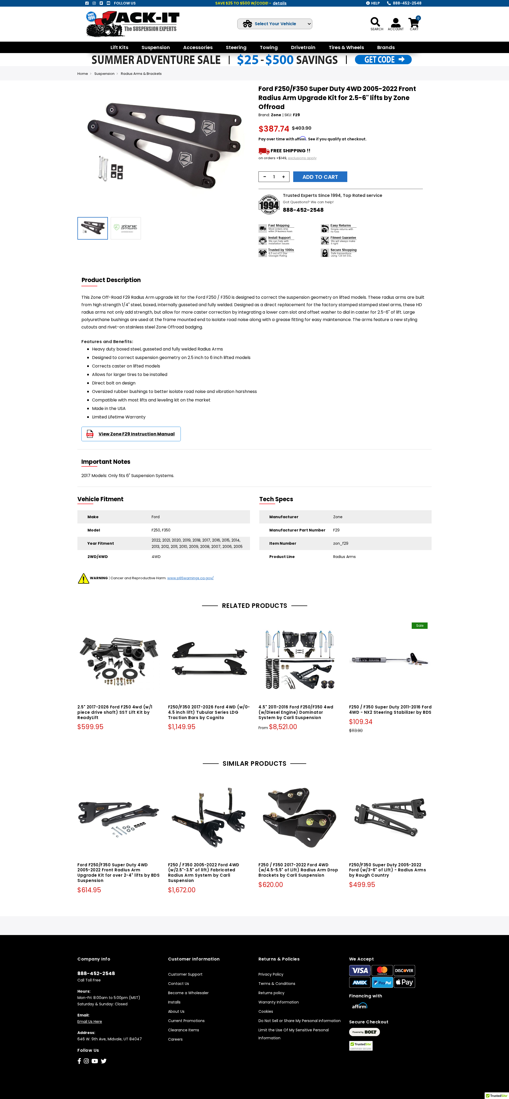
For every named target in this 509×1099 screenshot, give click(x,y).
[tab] (114, 280)
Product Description (111, 280)
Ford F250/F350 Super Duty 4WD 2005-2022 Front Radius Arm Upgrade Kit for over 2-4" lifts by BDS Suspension (118, 872)
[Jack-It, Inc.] (139, 24)
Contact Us (178, 983)
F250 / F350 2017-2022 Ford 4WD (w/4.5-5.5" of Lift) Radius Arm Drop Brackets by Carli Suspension (298, 870)
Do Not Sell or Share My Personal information (299, 1020)
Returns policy (271, 993)
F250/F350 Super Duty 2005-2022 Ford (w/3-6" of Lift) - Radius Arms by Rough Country (387, 870)
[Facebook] (87, 3)
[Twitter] (101, 3)
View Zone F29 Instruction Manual (137, 434)
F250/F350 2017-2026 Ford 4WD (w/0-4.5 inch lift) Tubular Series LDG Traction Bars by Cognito (209, 712)
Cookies (265, 1011)
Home (82, 73)
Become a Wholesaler (188, 993)
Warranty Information (278, 1002)
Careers (175, 1039)
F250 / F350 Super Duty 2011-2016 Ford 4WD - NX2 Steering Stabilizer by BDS (390, 709)
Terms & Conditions (276, 983)
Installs (174, 1002)
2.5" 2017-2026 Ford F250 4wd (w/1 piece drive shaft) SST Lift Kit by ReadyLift (114, 712)
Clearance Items (183, 1030)
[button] (245, 149)
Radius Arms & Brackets (141, 73)
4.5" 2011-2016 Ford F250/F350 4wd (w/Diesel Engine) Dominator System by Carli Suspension (296, 712)
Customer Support (185, 974)
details (280, 3)
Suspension (104, 73)
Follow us (125, 3)
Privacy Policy (270, 974)
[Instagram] (94, 3)
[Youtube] (108, 3)
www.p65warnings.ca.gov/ (190, 578)
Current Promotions (186, 1020)
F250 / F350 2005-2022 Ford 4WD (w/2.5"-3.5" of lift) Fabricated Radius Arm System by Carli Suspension (203, 872)
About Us (176, 1011)
